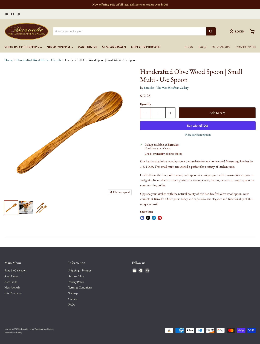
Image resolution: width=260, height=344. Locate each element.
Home (8, 60)
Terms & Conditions (80, 287)
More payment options (198, 134)
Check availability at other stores (163, 153)
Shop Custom (59, 47)
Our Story (221, 47)
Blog (188, 47)
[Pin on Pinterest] (160, 218)
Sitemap (73, 293)
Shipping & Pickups (79, 270)
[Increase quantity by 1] (170, 112)
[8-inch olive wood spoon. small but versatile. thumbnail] (11, 208)
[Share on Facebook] (142, 218)
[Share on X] (148, 218)
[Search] (211, 31)
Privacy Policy (76, 282)
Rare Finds (87, 47)
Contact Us (246, 47)
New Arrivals (114, 47)
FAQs (202, 47)
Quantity (145, 104)
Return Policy (76, 276)
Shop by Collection (22, 47)
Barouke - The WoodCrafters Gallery (166, 88)
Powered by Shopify (13, 332)
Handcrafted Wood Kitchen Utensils (38, 60)
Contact (73, 299)
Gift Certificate (145, 47)
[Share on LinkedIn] (154, 218)
